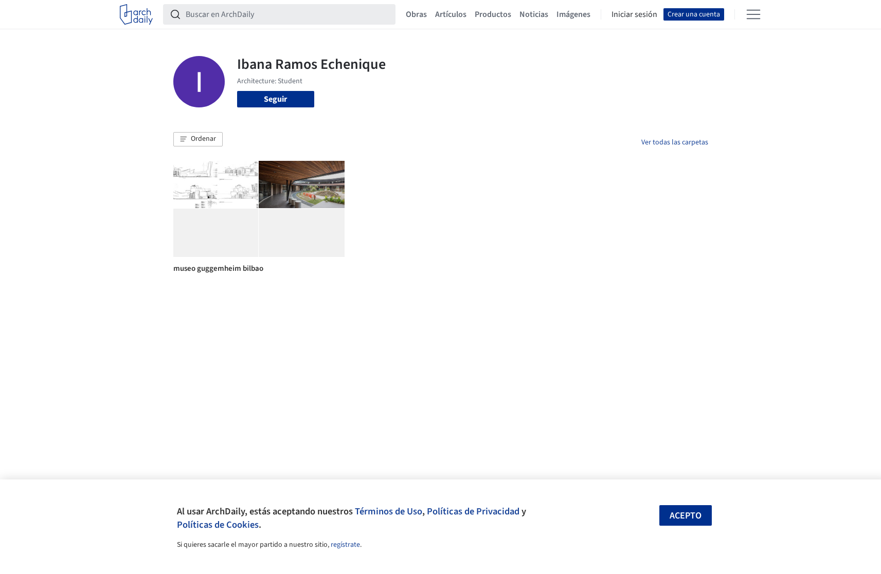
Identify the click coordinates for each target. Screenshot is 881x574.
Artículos (450, 14)
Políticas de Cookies (218, 524)
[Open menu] (753, 14)
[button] (198, 139)
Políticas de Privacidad (473, 511)
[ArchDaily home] (136, 14)
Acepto (686, 515)
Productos (493, 14)
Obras (416, 14)
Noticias (533, 14)
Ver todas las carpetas (674, 142)
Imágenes (573, 14)
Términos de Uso (388, 511)
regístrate (345, 545)
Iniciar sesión (634, 14)
